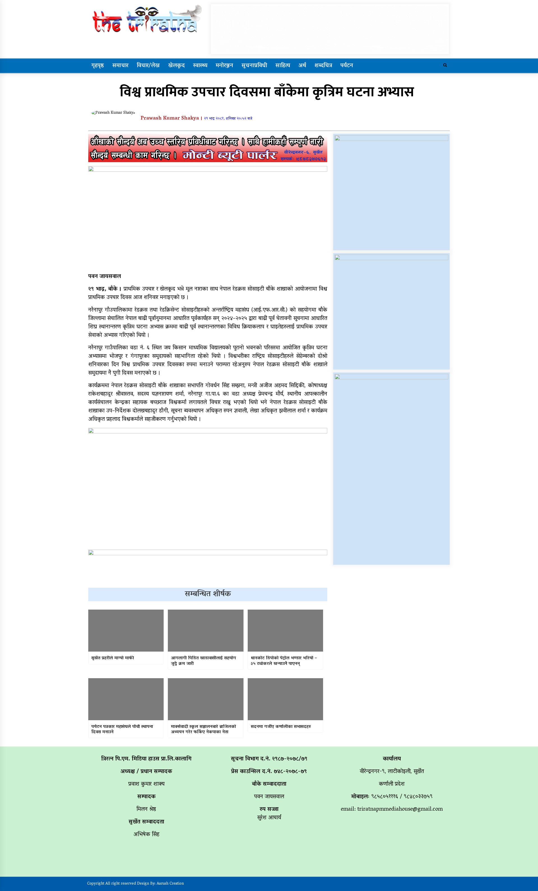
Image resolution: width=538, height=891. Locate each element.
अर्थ (302, 65)
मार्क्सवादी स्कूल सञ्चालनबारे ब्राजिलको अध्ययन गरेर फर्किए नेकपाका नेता (203, 729)
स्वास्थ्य (200, 65)
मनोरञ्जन (224, 65)
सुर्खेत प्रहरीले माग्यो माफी (112, 658)
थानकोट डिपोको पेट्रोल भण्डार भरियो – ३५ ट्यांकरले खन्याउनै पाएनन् (284, 661)
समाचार (120, 65)
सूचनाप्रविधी (254, 65)
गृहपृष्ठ (97, 65)
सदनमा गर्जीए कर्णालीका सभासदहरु (281, 727)
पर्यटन (346, 65)
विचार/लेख (148, 65)
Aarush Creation (170, 884)
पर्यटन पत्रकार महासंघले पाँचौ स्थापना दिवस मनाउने (122, 729)
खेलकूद (176, 65)
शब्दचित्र (323, 65)
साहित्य (282, 65)
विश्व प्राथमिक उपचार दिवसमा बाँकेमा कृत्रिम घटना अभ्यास (267, 92)
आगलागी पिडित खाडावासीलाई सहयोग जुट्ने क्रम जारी (203, 661)
